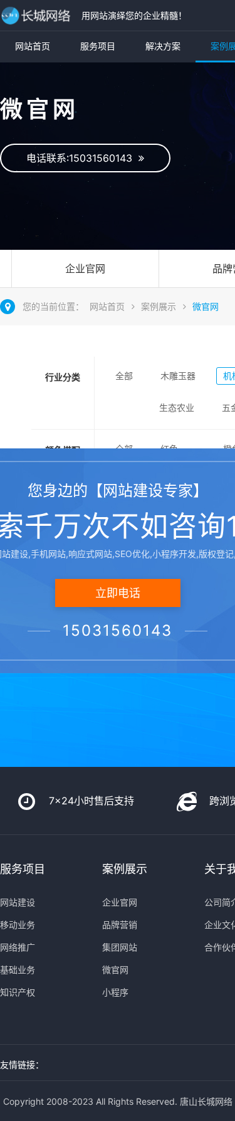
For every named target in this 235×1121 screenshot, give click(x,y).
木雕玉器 (178, 375)
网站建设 (17, 902)
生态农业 (176, 407)
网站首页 (32, 46)
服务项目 (97, 46)
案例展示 (158, 306)
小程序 (115, 992)
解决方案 (162, 46)
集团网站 (119, 947)
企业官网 (85, 268)
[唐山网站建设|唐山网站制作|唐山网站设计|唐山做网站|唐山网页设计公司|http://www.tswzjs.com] (37, 15)
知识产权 (17, 992)
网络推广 (17, 947)
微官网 (205, 306)
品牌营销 (119, 924)
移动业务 (17, 924)
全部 (124, 375)
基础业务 (17, 969)
